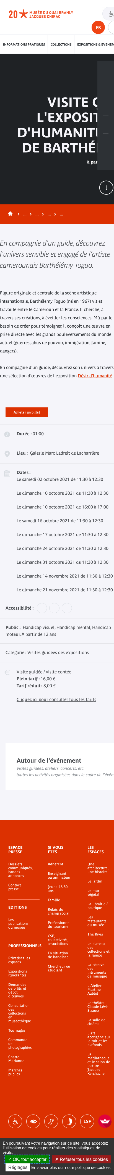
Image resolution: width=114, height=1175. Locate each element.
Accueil (9, 214)
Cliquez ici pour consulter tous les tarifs (56, 699)
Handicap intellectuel (69, 1121)
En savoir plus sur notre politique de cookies (71, 1167)
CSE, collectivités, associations (58, 940)
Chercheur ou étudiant (59, 968)
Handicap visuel (33, 1121)
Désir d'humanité (95, 375)
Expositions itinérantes (17, 973)
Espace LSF (87, 1121)
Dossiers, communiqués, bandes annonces (19, 870)
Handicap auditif (51, 1121)
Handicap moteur (15, 1121)
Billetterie (105, 70)
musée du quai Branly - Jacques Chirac (47, 14)
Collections (61, 44)
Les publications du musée (18, 923)
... (25, 214)
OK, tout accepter (29, 1159)
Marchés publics (15, 1072)
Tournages (16, 1030)
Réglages (17, 1167)
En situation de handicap (58, 955)
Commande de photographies (19, 1044)
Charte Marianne (16, 1059)
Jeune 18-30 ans (58, 889)
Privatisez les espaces (19, 960)
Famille (54, 900)
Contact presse (14, 887)
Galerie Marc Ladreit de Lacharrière (64, 452)
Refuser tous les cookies (83, 1159)
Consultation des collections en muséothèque (19, 1013)
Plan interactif (105, 143)
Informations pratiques (24, 44)
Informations (105, 88)
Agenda (105, 106)
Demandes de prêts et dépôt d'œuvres (17, 990)
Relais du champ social (58, 911)
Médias (105, 124)
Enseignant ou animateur (59, 875)
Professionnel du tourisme (59, 925)
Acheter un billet (26, 411)
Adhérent (55, 864)
